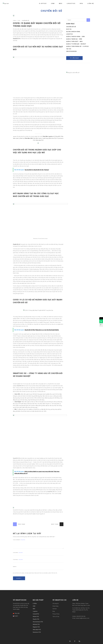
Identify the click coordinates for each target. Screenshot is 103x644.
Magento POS (36, 627)
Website (14, 566)
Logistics (69, 34)
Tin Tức (68, 49)
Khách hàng (55, 606)
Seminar (55, 608)
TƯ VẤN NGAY (74, 58)
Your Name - (18, 552)
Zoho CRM (17, 394)
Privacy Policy (56, 614)
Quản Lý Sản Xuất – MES (74, 41)
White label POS (39, 140)
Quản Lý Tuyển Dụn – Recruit (76, 44)
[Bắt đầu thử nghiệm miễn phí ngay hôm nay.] (38, 142)
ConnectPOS (36, 614)
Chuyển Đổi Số (51, 10)
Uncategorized (71, 51)
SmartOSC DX (16, 38)
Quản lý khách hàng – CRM (75, 36)
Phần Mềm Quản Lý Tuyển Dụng (40, 138)
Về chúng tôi (56, 603)
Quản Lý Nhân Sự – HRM (74, 39)
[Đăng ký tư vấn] (101, 325)
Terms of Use (56, 616)
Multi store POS (52, 138)
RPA (16, 409)
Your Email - (18, 559)
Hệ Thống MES (56, 136)
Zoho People (18, 401)
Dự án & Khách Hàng (73, 31)
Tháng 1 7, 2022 (16, 20)
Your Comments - (19, 539)
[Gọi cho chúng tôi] (101, 321)
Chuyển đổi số (16, 244)
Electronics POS (37, 632)
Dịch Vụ (68, 29)
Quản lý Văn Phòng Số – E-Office (77, 46)
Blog (54, 611)
